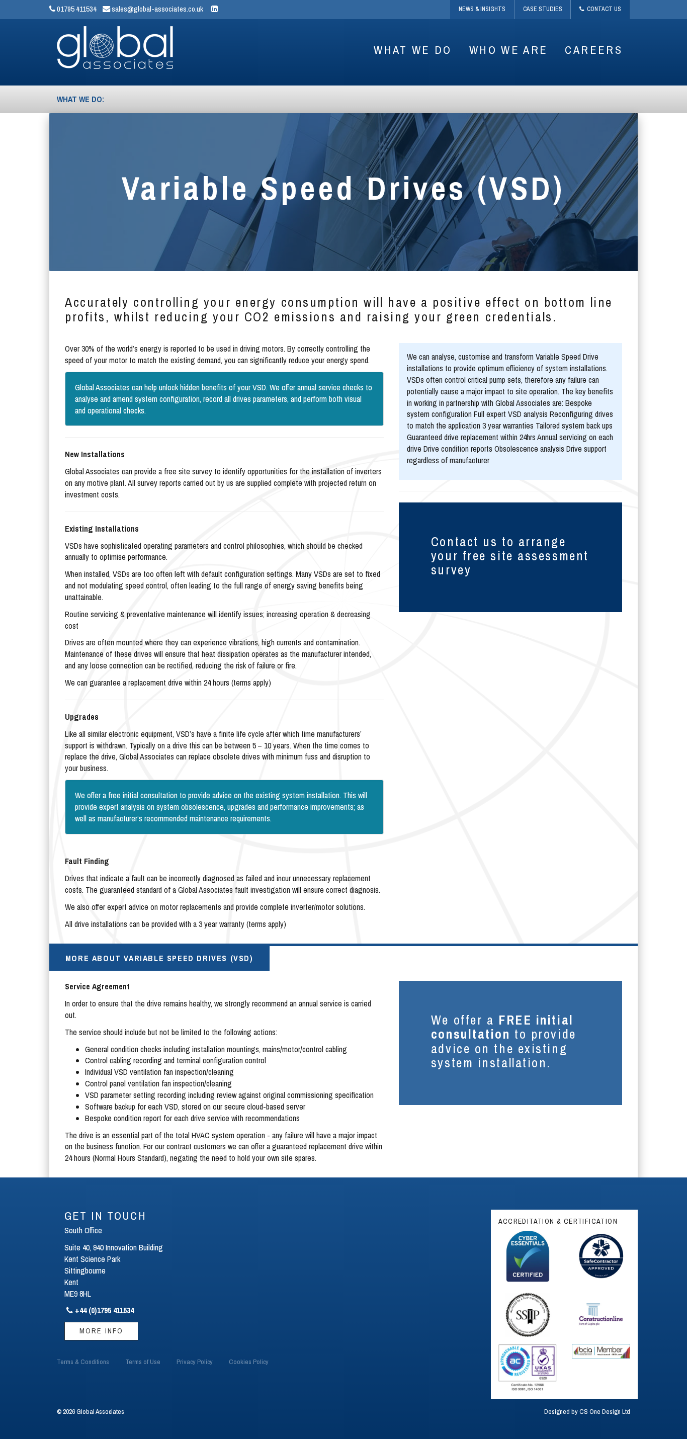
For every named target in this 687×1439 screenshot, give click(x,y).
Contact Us (602, 9)
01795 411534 (76, 9)
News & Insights (482, 9)
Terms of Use (142, 1361)
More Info (101, 1330)
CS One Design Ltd (604, 1411)
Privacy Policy (195, 1361)
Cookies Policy (249, 1361)
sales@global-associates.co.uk (156, 9)
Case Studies (542, 9)
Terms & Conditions (83, 1361)
